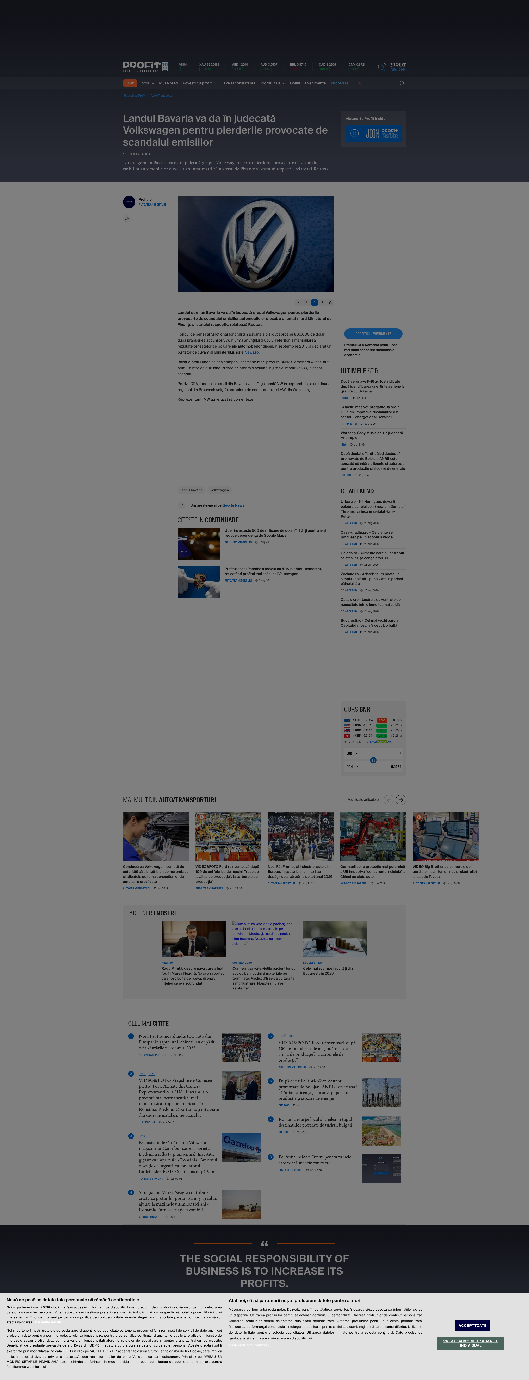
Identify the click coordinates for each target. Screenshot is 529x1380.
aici (65, 1351)
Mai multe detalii (47, 1322)
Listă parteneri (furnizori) (249, 1345)
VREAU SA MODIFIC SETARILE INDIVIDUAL (470, 1343)
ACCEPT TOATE (473, 1326)
